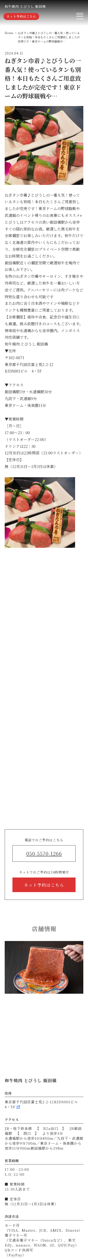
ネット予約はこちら (21, 16)
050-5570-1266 (44, 853)
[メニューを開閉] (79, 16)
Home (9, 33)
